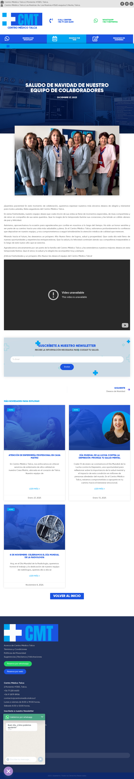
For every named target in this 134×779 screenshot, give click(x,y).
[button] (8, 46)
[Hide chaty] (8, 771)
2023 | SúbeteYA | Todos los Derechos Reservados (67, 776)
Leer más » (34, 489)
